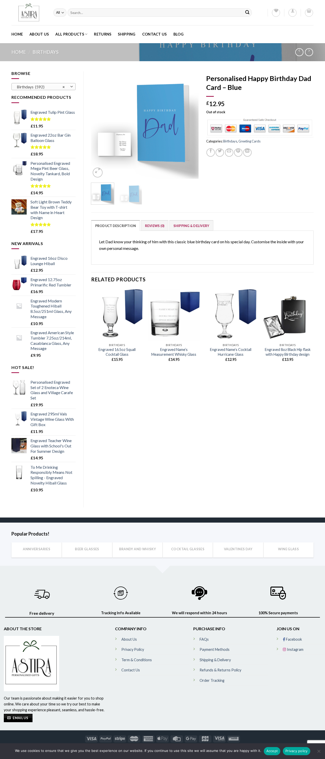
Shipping (126, 34)
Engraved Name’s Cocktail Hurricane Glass (230, 352)
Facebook (293, 639)
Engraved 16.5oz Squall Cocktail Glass (117, 352)
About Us (39, 34)
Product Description (115, 226)
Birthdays (45, 52)
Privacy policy (296, 751)
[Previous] (99, 125)
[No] (318, 753)
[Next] (189, 125)
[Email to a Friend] (229, 152)
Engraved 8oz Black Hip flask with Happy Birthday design (288, 352)
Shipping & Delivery (191, 226)
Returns (102, 34)
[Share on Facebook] (210, 152)
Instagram (294, 649)
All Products (69, 34)
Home (17, 34)
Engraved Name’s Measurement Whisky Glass (173, 352)
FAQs (204, 639)
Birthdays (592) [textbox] (41, 87)
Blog (178, 34)
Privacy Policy (132, 649)
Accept (272, 751)
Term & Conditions (136, 660)
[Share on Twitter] (220, 152)
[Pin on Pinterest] (238, 152)
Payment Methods (215, 649)
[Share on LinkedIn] (247, 152)
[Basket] (309, 13)
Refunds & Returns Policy (220, 670)
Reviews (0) (155, 226)
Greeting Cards (249, 141)
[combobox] (43, 86)
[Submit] (247, 12)
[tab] (115, 225)
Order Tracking (212, 680)
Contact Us (154, 34)
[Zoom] (98, 172)
